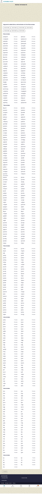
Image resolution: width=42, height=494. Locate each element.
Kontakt (2, 483)
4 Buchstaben (6, 30)
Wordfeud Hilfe (5, 477)
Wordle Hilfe (4, 480)
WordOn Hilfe (24, 477)
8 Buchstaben (6, 27)
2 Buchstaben (21, 30)
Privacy (14, 483)
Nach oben (5, 471)
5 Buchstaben (29, 27)
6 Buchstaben (21, 27)
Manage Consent (8, 483)
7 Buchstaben (14, 27)
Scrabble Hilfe (8, 1)
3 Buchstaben (14, 30)
